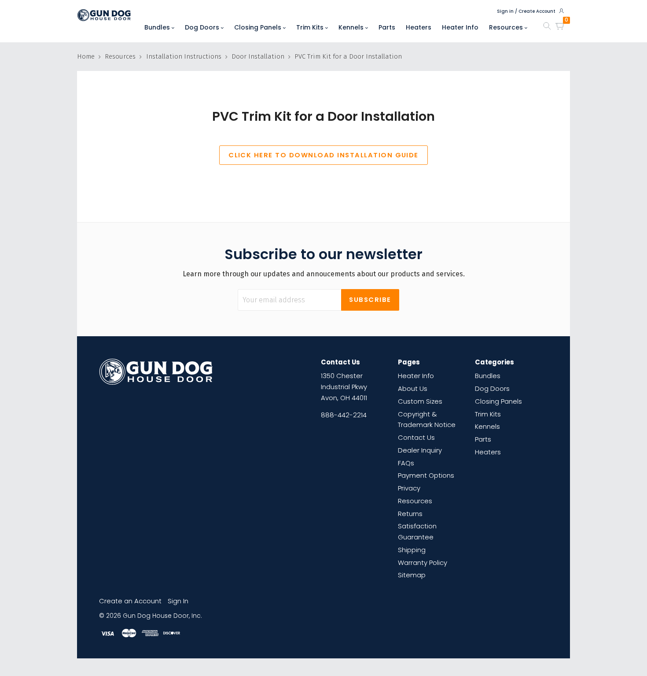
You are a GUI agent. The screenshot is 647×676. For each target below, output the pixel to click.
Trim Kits (310, 27)
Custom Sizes (420, 401)
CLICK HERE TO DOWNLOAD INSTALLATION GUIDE (323, 155)
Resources (507, 27)
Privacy (409, 488)
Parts (387, 27)
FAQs (406, 463)
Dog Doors (203, 27)
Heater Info (460, 27)
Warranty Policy (422, 562)
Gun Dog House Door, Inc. (162, 616)
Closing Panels (258, 27)
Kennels (351, 27)
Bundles (158, 27)
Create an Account (130, 600)
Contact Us (416, 437)
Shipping (412, 549)
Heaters (418, 27)
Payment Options (426, 475)
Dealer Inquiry (420, 450)
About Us (412, 388)
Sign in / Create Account (527, 11)
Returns (410, 513)
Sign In (178, 600)
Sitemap (412, 574)
